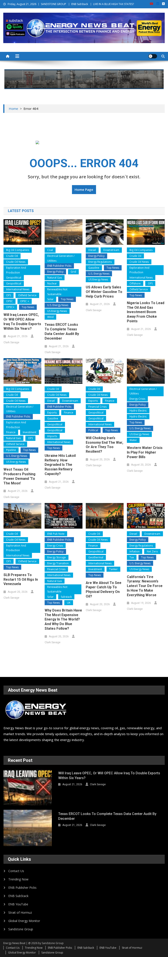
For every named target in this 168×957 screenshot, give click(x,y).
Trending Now (18, 879)
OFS (8, 295)
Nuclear (52, 283)
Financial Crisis (97, 406)
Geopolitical (13, 277)
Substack (66, 597)
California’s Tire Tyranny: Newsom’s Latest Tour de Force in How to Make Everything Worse (145, 586)
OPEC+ (10, 307)
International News (17, 289)
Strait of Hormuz (20, 912)
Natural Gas (54, 277)
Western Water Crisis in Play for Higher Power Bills (145, 452)
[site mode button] (152, 56)
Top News (28, 307)
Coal (50, 250)
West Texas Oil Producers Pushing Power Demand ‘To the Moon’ (19, 476)
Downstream (111, 250)
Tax (132, 557)
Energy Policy (55, 271)
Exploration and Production (16, 270)
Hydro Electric (138, 410)
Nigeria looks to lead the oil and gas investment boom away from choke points (145, 312)
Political (93, 430)
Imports (52, 436)
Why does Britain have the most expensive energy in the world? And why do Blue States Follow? (63, 619)
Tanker (113, 569)
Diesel (92, 250)
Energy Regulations (100, 262)
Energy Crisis (137, 399)
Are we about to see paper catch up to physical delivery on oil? (103, 589)
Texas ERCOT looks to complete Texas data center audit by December (62, 331)
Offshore (135, 283)
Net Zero (152, 551)
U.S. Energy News (57, 305)
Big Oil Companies (17, 250)
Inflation (135, 551)
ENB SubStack (79, 4)
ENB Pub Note (56, 534)
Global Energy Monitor (24, 921)
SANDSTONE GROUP (53, 4)
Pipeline (11, 450)
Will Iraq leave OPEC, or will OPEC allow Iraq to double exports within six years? (22, 321)
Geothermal (95, 557)
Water (133, 440)
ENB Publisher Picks (59, 266)
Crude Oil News (15, 262)
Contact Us (16, 871)
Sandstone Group (20, 929)
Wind (50, 317)
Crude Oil (12, 256)
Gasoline (93, 268)
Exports (52, 412)
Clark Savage (11, 342)
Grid (73, 271)
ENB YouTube (18, 904)
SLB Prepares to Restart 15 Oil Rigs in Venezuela (21, 579)
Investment (29, 432)
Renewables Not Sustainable (57, 291)
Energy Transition (58, 563)
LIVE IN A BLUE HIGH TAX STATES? (113, 4)
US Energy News (57, 311)
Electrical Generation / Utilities (60, 258)
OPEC (9, 301)
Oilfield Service (27, 295)
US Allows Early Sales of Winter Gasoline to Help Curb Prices (104, 291)
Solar (50, 299)
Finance (11, 432)
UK (68, 603)
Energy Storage (56, 557)
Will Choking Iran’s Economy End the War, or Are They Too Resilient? (104, 445)
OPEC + (24, 301)
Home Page (84, 189)
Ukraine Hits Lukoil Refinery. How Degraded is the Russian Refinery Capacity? (60, 465)
